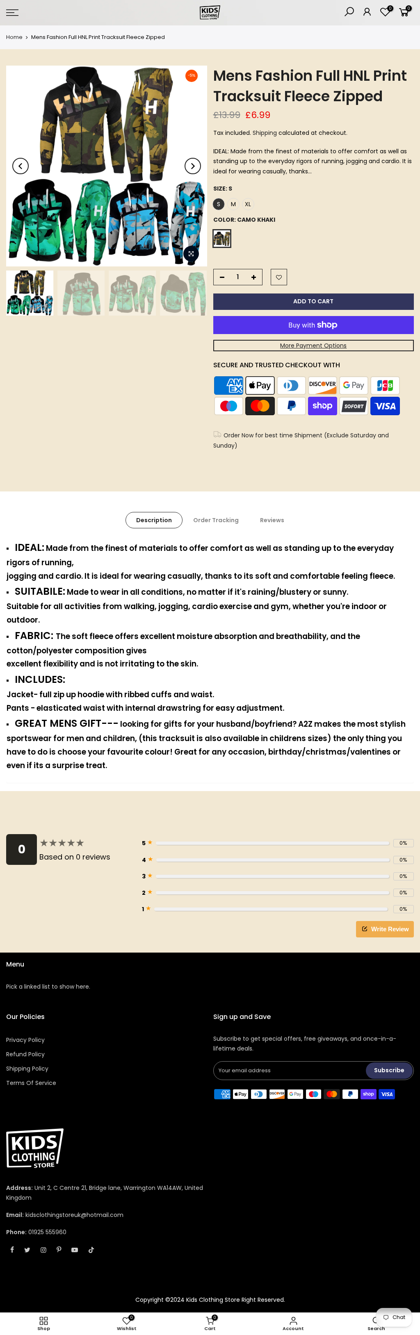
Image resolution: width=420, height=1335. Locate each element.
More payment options (313, 345)
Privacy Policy (25, 1040)
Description (154, 520)
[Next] (193, 166)
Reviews (272, 520)
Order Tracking (216, 520)
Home (14, 37)
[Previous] (20, 166)
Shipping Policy (27, 1068)
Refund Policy (25, 1054)
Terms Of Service (31, 1083)
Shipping (265, 133)
